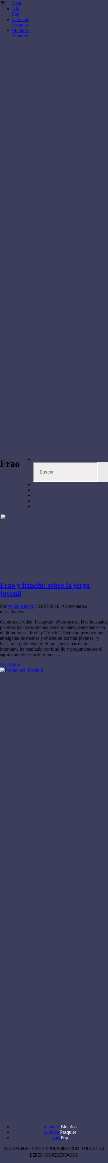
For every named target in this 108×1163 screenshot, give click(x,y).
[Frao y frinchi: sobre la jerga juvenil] (45, 572)
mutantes (60, 1126)
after (60, 1137)
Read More (10, 664)
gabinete (60, 1132)
